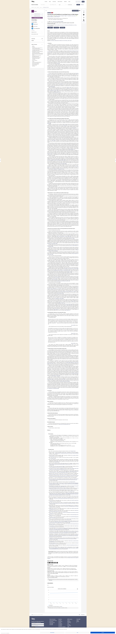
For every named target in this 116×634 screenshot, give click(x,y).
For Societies (60, 625)
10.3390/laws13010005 (46, 7)
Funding (33, 61)
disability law (61, 40)
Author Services (60, 1)
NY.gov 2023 (63, 379)
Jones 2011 (58, 63)
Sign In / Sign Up (78, 1)
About (69, 1)
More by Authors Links (34, 34)
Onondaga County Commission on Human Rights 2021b (62, 270)
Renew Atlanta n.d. (56, 309)
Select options (34, 623)
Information (54, 1)
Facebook (77, 621)
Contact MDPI (51, 623)
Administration (49, 379)
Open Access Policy (52, 622)
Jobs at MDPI (51, 624)
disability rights (56, 40)
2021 (52, 379)
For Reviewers (60, 621)
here (51, 580)
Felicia (72, 325)
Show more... (33, 30)
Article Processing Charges (53, 620)
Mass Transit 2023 (66, 381)
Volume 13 (38, 7)
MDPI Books (69, 621)
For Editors (59, 622)
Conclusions (33, 59)
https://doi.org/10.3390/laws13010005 (58, 21)
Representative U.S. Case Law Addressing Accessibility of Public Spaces (37, 52)
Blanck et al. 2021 (71, 238)
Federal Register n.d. (72, 149)
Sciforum (68, 620)
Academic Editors (34, 22)
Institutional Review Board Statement (36, 62)
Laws (35, 7)
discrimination (65, 40)
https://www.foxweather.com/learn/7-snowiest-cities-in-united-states (58, 474)
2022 (74, 325)
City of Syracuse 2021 (60, 293)
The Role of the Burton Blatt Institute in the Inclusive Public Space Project (37, 48)
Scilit (68, 623)
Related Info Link (33, 32)
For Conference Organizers (61, 626)
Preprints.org (69, 622)
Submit (83, 1)
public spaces (70, 40)
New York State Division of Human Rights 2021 (64, 236)
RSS (79, 614)
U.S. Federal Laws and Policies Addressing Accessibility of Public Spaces (37, 50)
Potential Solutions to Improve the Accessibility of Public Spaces (36, 58)
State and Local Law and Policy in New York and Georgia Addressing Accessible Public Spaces (37, 54)
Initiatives (65, 1)
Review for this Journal (37, 15)
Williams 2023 (69, 87)
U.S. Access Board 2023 (63, 163)
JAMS (68, 626)
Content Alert (83, 614)
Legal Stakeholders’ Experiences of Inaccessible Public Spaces (36, 56)
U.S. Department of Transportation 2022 (53, 388)
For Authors (60, 620)
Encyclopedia (69, 625)
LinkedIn (77, 620)
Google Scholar (53, 458)
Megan (72, 333)
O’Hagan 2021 (73, 301)
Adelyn (72, 343)
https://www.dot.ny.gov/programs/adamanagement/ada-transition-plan (64, 498)
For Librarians (60, 623)
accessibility (52, 40)
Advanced (82, 4)
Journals (46, 1)
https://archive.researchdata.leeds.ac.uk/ (64, 424)
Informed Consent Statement (35, 63)
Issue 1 (41, 7)
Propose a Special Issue (37, 17)
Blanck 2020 (49, 123)
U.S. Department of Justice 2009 (53, 90)
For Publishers (60, 624)
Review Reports (56, 27)
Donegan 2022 (53, 86)
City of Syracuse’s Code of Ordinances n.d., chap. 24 (68, 291)
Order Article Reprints (75, 10)
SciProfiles (68, 624)
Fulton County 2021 (56, 277)
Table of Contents (34, 44)
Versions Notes (62, 27)
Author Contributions (34, 60)
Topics (50, 1)
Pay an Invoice (51, 621)
